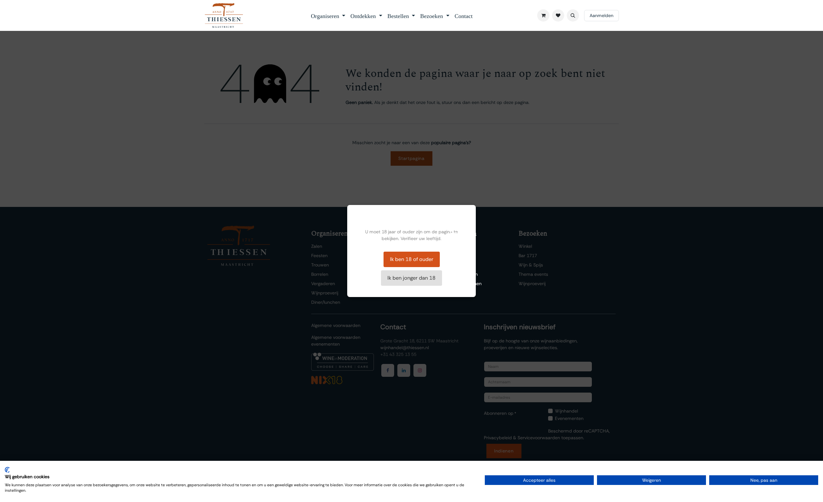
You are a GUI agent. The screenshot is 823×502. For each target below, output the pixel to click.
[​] (558, 15)
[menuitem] (328, 15)
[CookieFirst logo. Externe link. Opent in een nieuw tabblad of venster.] (7, 470)
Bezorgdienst (462, 265)
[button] (573, 15)
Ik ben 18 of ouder (411, 259)
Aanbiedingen (463, 274)
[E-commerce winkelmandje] (543, 15)
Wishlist (457, 246)
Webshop (459, 255)
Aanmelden (601, 15)
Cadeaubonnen (465, 283)
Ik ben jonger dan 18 (411, 277)
